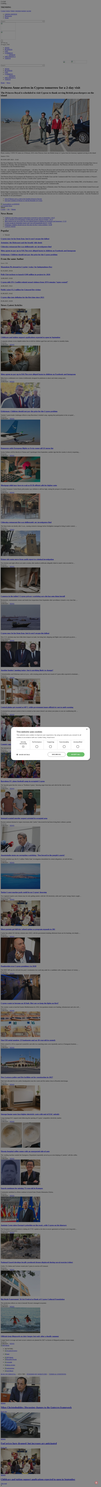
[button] (23, 754)
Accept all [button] (75, 754)
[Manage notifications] (96, 1482)
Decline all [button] (56, 754)
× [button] (86, 729)
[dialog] (50, 743)
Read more (51, 737)
